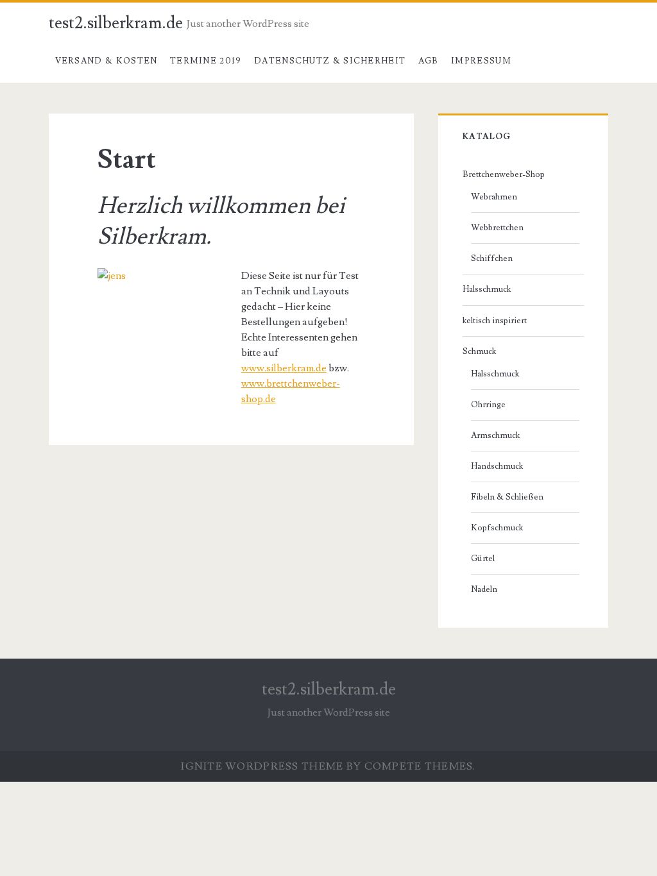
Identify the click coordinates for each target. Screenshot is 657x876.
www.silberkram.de (284, 368)
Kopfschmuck (497, 528)
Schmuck (479, 351)
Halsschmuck (487, 289)
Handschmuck (497, 466)
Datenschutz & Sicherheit (329, 61)
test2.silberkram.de (116, 23)
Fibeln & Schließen (507, 497)
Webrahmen (494, 197)
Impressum (481, 61)
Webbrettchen (497, 228)
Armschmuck (495, 435)
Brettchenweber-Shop (504, 174)
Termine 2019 (206, 61)
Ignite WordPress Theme (262, 766)
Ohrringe (488, 405)
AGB (428, 61)
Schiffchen (492, 258)
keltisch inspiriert (495, 321)
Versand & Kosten (106, 61)
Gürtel (483, 558)
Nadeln (484, 589)
